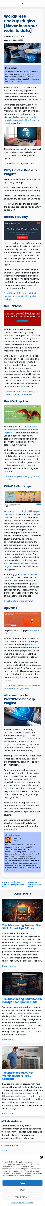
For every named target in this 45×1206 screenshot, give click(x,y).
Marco (15, 841)
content (28, 788)
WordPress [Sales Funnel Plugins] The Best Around (13, 884)
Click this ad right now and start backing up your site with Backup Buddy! (20, 296)
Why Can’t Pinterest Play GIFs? (34, 884)
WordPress (9, 335)
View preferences (22, 1197)
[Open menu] (22, 3)
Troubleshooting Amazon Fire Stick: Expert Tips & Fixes (21, 927)
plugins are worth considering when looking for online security (22, 120)
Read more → (9, 966)
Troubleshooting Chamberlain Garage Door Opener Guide (22, 1001)
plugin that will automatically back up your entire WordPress (21, 429)
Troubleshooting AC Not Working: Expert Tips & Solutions (17, 1075)
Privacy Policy (27, 1203)
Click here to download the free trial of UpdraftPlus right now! (22, 687)
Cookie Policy (16, 1203)
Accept (22, 1183)
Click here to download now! (18, 601)
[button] (41, 1157)
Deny (22, 1190)
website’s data (27, 574)
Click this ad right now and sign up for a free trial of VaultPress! (21, 393)
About (4, 1150)
